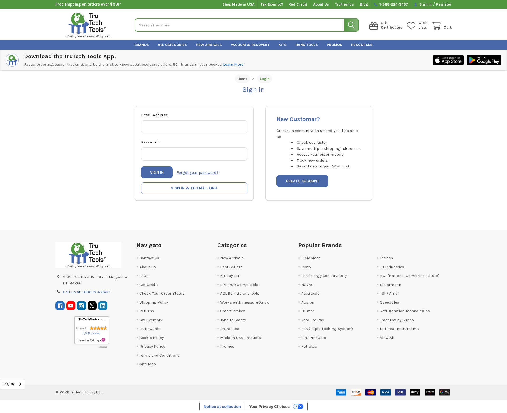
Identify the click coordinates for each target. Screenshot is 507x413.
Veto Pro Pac (312, 320)
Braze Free (229, 328)
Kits (283, 44)
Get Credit (298, 4)
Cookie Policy (151, 337)
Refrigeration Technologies (405, 311)
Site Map (147, 364)
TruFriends (344, 4)
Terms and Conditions (159, 355)
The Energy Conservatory (324, 275)
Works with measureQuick (244, 302)
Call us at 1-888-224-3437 (86, 292)
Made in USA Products (240, 337)
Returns (146, 311)
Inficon (386, 258)
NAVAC (307, 284)
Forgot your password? (198, 172)
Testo (306, 267)
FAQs (143, 275)
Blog (364, 4)
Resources (362, 44)
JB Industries (392, 267)
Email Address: (155, 115)
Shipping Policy (154, 302)
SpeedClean (391, 302)
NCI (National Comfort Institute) (409, 275)
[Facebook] (60, 305)
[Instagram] (81, 305)
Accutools (310, 293)
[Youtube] (71, 305)
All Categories (172, 44)
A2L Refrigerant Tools (239, 293)
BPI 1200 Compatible (239, 284)
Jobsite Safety (233, 320)
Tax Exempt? (272, 4)
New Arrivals (209, 44)
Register (444, 4)
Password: (150, 142)
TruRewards (150, 328)
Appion (307, 302)
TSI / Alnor (389, 293)
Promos (334, 44)
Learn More (233, 64)
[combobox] (12, 384)
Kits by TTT (230, 275)
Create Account (303, 181)
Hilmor (307, 311)
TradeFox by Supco (397, 320)
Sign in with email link (194, 188)
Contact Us (149, 258)
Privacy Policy (152, 346)
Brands (141, 44)
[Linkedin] (102, 305)
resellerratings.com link (91, 340)
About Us (321, 4)
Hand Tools (306, 44)
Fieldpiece (311, 258)
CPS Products (313, 337)
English (8, 384)
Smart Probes (232, 311)
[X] (92, 305)
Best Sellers (231, 267)
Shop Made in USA (238, 4)
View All (387, 337)
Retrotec (309, 346)
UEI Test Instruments (399, 328)
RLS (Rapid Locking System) (327, 328)
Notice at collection (222, 406)
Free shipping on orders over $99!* (88, 4)
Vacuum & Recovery (250, 44)
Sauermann (390, 284)
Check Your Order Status (162, 293)
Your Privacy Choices (269, 406)
